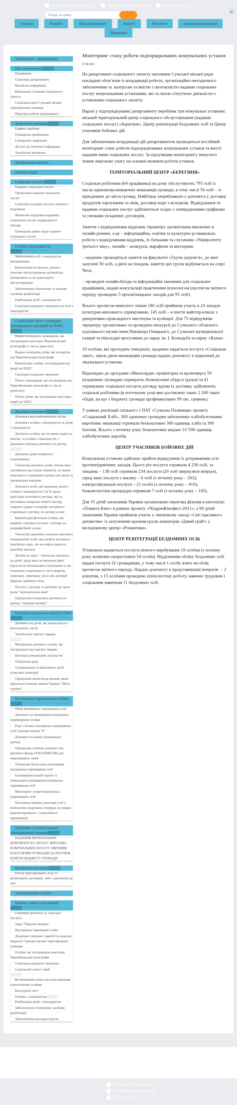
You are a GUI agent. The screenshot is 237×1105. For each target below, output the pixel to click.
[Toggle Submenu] (48, 68)
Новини (56, 23)
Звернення (118, 33)
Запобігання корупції (200, 23)
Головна (26, 23)
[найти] (128, 15)
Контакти (159, 23)
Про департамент (92, 23)
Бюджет (129, 23)
